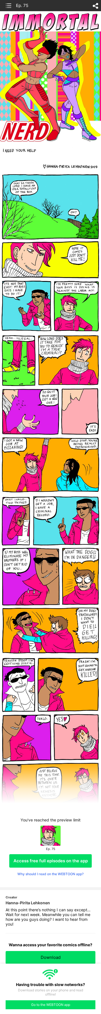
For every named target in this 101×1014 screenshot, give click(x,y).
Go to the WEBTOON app (50, 1005)
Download (51, 957)
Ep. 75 (22, 5)
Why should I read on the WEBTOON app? (50, 874)
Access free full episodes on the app (50, 860)
